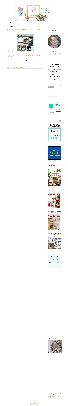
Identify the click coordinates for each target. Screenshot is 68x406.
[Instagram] (55, 32)
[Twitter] (52, 32)
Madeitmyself (22, 55)
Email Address (51, 83)
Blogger (36, 403)
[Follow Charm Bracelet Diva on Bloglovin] (52, 96)
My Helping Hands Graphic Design (16, 67)
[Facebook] (51, 32)
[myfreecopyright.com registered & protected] (54, 397)
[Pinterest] (54, 32)
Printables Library (13, 26)
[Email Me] (57, 32)
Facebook (32, 55)
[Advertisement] (54, 286)
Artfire (18, 55)
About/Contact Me (13, 23)
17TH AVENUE (35, 404)
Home (11, 22)
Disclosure (11, 25)
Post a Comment (10, 77)
